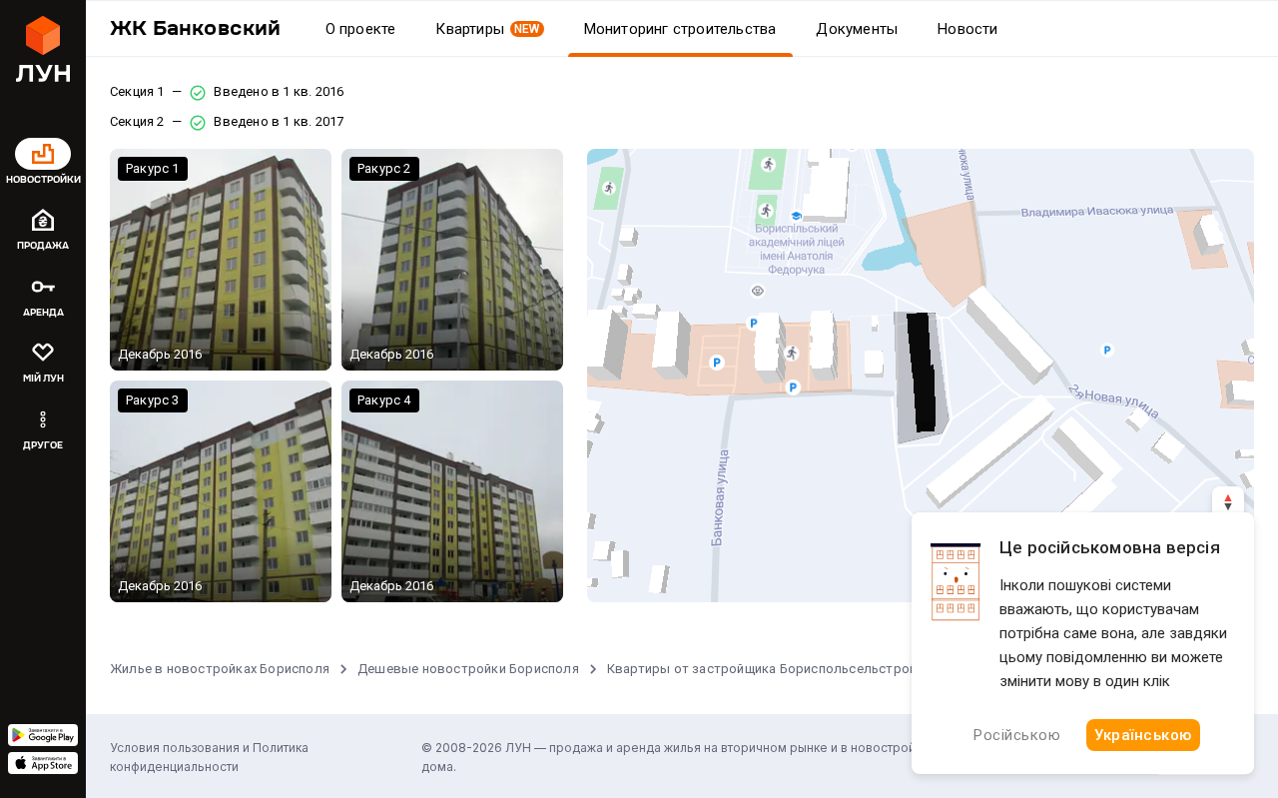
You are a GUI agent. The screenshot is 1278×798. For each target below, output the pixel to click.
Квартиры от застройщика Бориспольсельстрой (762, 668)
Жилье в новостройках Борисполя (219, 668)
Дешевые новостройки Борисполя (468, 668)
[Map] (920, 375)
